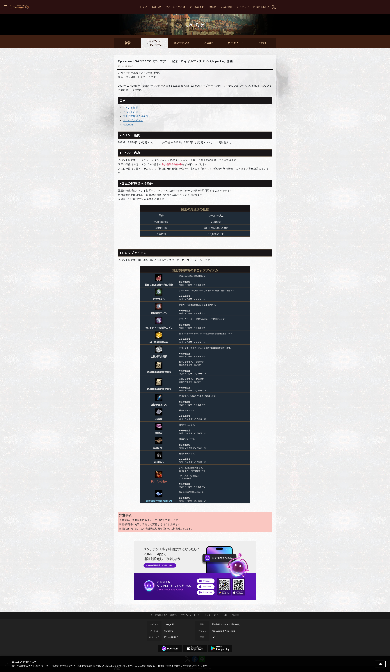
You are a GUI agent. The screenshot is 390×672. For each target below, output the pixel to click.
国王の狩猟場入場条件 (135, 116)
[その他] (262, 43)
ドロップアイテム (133, 120)
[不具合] (208, 43)
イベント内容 (130, 112)
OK (380, 664)
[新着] (127, 43)
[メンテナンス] (181, 43)
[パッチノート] (235, 43)
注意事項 (128, 124)
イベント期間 (130, 107)
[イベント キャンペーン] (154, 43)
